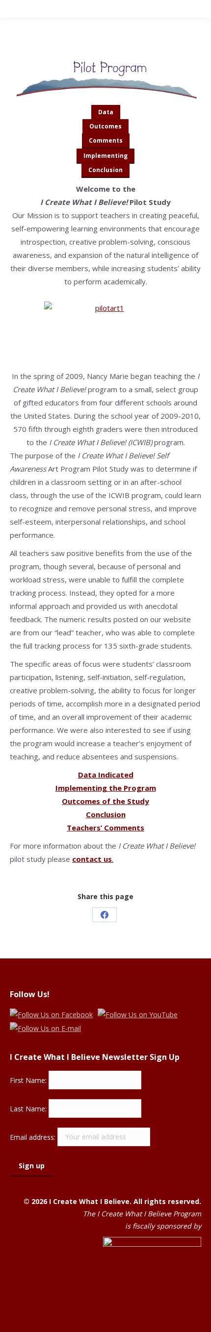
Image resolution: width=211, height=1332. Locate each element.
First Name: (29, 1079)
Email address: (33, 1136)
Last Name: (29, 1108)
